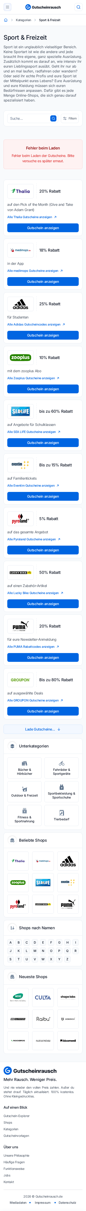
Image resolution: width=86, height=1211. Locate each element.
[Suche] (78, 7)
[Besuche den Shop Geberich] (68, 1019)
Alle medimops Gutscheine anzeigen (32, 270)
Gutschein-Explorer (17, 1116)
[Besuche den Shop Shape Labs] (68, 997)
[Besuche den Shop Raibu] (43, 1019)
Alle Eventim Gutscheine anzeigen (30, 485)
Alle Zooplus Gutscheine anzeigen (31, 378)
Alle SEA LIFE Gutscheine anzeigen (31, 432)
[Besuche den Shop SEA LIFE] (43, 882)
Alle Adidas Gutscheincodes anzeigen (33, 324)
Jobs (7, 1175)
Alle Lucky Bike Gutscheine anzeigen (33, 593)
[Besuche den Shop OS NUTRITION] (18, 1019)
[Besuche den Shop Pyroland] (18, 904)
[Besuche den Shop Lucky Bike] (43, 904)
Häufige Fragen (14, 1162)
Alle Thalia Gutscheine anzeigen (29, 217)
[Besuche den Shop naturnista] (43, 1040)
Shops (8, 1122)
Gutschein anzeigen (43, 228)
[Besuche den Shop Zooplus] (18, 882)
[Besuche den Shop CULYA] (43, 997)
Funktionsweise (14, 1169)
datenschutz (67, 1202)
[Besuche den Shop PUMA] (68, 904)
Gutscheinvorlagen (16, 1135)
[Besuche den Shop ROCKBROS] (18, 1040)
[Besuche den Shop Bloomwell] (68, 1040)
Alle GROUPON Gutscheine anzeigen (32, 700)
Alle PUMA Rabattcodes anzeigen (30, 646)
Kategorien (11, 1129)
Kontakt (9, 1182)
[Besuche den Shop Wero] (18, 997)
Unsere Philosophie (16, 1155)
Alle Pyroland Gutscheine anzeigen (31, 539)
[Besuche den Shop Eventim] (68, 882)
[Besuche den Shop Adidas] (68, 861)
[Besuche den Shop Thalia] (18, 861)
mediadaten (18, 1202)
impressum (42, 1202)
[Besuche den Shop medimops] (43, 861)
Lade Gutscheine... (40, 729)
